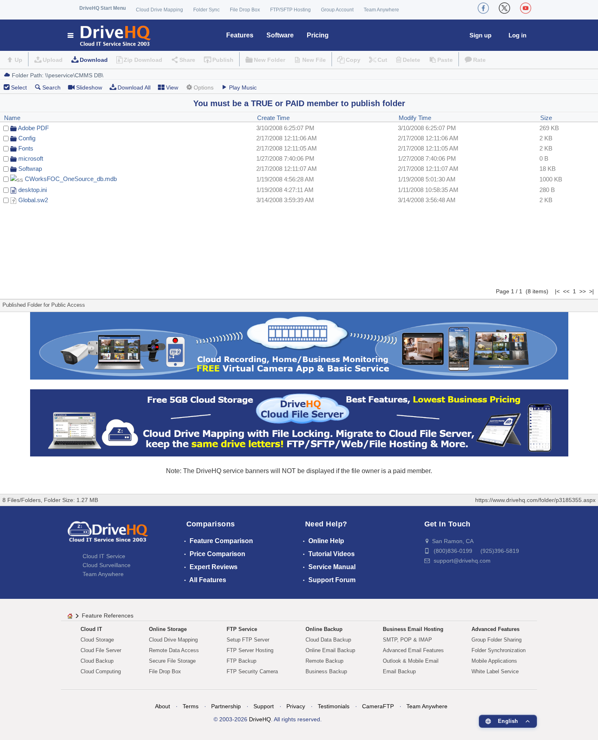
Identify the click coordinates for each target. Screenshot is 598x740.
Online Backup (324, 629)
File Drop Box (245, 10)
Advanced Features (495, 629)
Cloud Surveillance (107, 565)
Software (280, 35)
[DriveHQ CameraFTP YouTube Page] (525, 8)
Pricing (318, 35)
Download (94, 60)
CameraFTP (378, 706)
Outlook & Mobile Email (411, 661)
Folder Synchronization (498, 650)
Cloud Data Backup (328, 640)
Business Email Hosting (413, 629)
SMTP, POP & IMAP (407, 640)
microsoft (30, 158)
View (172, 87)
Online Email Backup (330, 650)
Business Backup (326, 671)
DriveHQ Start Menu (102, 8)
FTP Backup (241, 661)
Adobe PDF (33, 127)
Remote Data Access (174, 650)
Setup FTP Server (248, 640)
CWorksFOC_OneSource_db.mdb (71, 178)
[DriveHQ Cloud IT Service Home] (109, 35)
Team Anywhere (381, 10)
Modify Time (415, 117)
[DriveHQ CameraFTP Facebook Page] (483, 8)
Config (26, 138)
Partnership (226, 706)
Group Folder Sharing (496, 640)
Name (12, 117)
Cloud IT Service (104, 556)
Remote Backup (324, 661)
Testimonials (333, 706)
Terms (191, 706)
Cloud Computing (101, 671)
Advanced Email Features (413, 650)
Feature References (107, 615)
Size (546, 117)
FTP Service (242, 629)
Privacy (295, 706)
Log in (517, 35)
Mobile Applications (494, 661)
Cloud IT (91, 629)
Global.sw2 (33, 199)
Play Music (243, 87)
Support (263, 706)
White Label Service (495, 671)
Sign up (480, 35)
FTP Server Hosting (250, 650)
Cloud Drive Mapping (159, 10)
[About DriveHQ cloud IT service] (107, 535)
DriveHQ (260, 719)
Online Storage (168, 629)
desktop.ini (32, 189)
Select (19, 87)
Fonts (25, 148)
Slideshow (89, 87)
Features (239, 35)
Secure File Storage (172, 661)
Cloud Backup (97, 661)
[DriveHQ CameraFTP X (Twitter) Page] (504, 8)
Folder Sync (206, 10)
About (162, 706)
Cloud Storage (97, 640)
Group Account (337, 10)
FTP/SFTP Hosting (290, 10)
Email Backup (399, 671)
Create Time (273, 117)
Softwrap (30, 168)
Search (51, 87)
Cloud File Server (101, 650)
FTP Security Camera (252, 671)
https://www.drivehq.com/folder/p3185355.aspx (535, 500)
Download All (134, 87)
